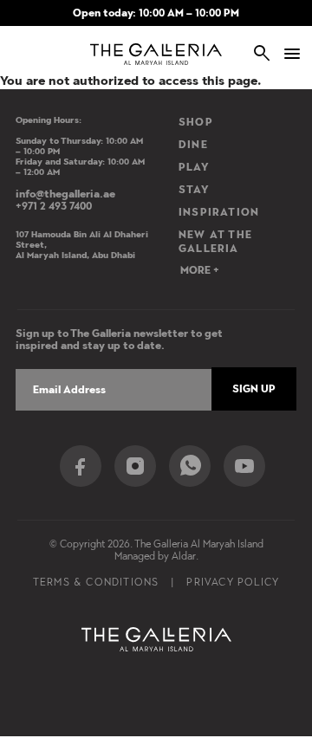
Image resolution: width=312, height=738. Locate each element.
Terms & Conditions (96, 582)
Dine (193, 145)
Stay (194, 190)
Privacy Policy (232, 582)
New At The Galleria (215, 242)
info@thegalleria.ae (65, 194)
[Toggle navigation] (285, 54)
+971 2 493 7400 (54, 206)
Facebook (80, 466)
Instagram (135, 466)
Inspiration (219, 212)
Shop (196, 122)
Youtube (244, 466)
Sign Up (254, 389)
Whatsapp (190, 466)
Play (194, 167)
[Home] (156, 54)
